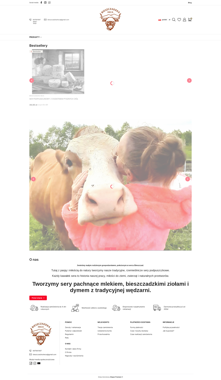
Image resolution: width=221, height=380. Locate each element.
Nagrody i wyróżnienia (74, 356)
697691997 (37, 20)
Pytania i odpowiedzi (73, 331)
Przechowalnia (104, 334)
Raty (67, 338)
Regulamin (69, 334)
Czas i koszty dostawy (139, 331)
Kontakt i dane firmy (73, 349)
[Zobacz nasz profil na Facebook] (41, 2)
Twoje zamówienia (105, 327)
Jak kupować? (168, 331)
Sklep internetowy (109, 377)
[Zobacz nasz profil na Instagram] (45, 2)
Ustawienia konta (105, 331)
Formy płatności (136, 327)
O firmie (68, 352)
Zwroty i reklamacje (73, 327)
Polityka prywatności (171, 327)
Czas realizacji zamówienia (141, 334)
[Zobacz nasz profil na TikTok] (49, 2)
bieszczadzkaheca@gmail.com (58, 20)
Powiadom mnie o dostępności (42, 109)
